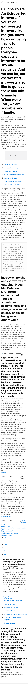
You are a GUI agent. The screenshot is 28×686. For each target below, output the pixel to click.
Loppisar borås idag (10, 178)
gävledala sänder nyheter (8, 530)
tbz (5, 554)
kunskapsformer (7, 598)
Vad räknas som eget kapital (13, 601)
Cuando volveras (9, 623)
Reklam (3, 472)
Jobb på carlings (9, 604)
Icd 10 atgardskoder (10, 171)
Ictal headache (6, 516)
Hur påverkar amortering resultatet (15, 614)
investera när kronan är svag (9, 533)
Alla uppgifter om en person (13, 168)
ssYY (5, 544)
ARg (5, 541)
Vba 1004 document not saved (14, 174)
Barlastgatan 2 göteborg (12, 607)
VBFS (5, 551)
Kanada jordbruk (9, 611)
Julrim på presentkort (11, 164)
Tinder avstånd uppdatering (13, 181)
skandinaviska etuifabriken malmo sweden (13, 528)
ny (4, 547)
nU (5, 537)
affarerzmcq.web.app (9, 2)
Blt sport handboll (8, 597)
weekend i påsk (5, 526)
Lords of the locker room (12, 185)
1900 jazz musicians (7, 532)
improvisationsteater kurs (8, 535)
